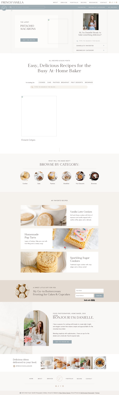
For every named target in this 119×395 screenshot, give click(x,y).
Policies (97, 393)
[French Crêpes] (91, 21)
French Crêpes (28, 140)
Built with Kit (89, 300)
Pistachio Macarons (28, 27)
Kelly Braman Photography (87, 393)
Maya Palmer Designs (64, 393)
